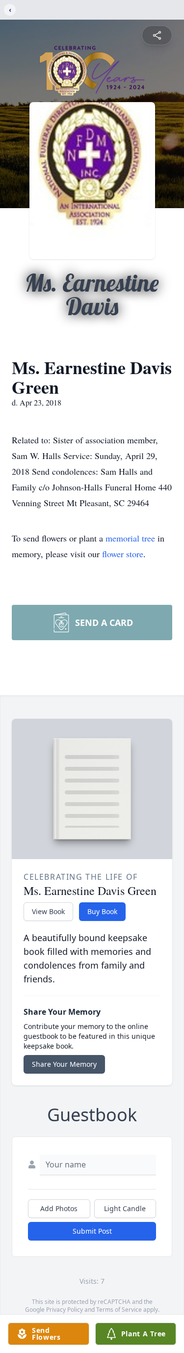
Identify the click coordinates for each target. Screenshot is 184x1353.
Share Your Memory (64, 1064)
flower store (122, 554)
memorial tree (130, 538)
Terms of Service (119, 1309)
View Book (48, 911)
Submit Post (92, 1231)
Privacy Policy (64, 1309)
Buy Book (102, 911)
